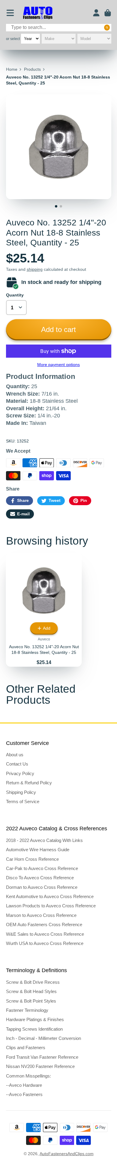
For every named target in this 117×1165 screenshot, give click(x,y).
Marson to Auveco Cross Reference (41, 915)
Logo (38, 13)
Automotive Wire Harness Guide (37, 849)
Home (11, 69)
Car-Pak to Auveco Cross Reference (42, 868)
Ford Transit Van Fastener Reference (42, 1057)
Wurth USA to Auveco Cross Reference (44, 943)
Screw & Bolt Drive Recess (33, 982)
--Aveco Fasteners (24, 1094)
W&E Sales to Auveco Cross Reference (45, 934)
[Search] (107, 27)
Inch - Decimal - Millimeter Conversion (43, 1038)
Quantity (15, 295)
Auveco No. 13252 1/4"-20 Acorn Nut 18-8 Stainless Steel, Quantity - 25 (44, 610)
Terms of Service (22, 801)
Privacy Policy (20, 773)
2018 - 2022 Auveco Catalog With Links (44, 840)
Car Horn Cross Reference (32, 859)
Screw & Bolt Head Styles (31, 991)
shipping (35, 269)
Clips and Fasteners (25, 1047)
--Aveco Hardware (24, 1085)
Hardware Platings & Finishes (35, 1019)
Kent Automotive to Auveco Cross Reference (50, 896)
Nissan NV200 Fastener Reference (40, 1066)
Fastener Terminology (27, 1010)
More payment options (58, 364)
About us (14, 754)
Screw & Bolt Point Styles (31, 1000)
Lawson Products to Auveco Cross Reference (51, 905)
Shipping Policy (21, 792)
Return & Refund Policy (29, 782)
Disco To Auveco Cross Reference (40, 877)
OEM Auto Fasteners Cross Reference (44, 924)
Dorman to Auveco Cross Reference (41, 887)
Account (96, 12)
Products (32, 69)
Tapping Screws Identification (34, 1029)
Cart (107, 12)
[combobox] (58, 27)
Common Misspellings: (28, 1075)
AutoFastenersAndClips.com (67, 1153)
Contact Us (17, 763)
